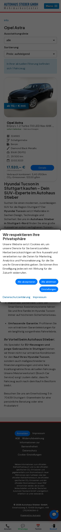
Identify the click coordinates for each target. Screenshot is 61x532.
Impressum (39, 297)
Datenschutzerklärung (16, 297)
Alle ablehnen (48, 281)
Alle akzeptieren (26, 281)
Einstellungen (49, 289)
